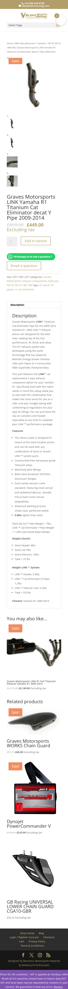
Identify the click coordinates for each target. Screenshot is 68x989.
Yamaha (41, 43)
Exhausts (53, 281)
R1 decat (44, 285)
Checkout (49, 937)
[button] (8, 58)
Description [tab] (17, 304)
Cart (21, 941)
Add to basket (36, 240)
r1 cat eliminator (24, 289)
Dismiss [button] (58, 986)
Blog (41, 933)
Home (10, 43)
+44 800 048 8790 (34, 3)
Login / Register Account (24, 937)
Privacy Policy (37, 941)
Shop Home (27, 933)
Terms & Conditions (32, 945)
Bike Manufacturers (25, 43)
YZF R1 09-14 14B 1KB (19, 285)
